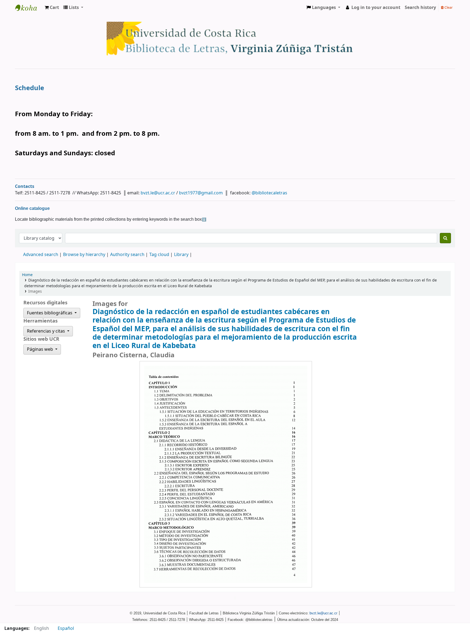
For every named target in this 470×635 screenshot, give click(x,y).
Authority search (127, 254)
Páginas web (40, 349)
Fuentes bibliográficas (50, 313)
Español (66, 628)
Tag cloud (159, 254)
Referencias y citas (46, 331)
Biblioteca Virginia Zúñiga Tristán (28, 7)
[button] (51, 7)
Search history (420, 7)
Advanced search (40, 254)
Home (27, 275)
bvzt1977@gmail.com (201, 193)
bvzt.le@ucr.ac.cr (158, 193)
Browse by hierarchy (84, 254)
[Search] (445, 238)
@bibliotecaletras (269, 193)
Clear (448, 7)
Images (35, 291)
